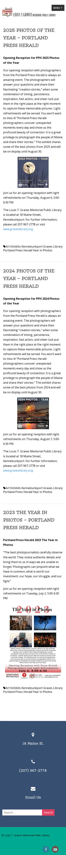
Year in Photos (42, 250)
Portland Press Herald (17, 250)
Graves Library (53, 246)
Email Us (33, 797)
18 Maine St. (33, 744)
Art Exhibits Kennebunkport (24, 246)
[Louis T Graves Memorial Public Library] (33, 18)
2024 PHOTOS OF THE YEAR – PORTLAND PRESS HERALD (28, 278)
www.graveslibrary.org (18, 229)
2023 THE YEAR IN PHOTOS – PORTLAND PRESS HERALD (28, 520)
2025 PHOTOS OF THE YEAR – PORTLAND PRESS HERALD (28, 38)
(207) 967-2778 (33, 771)
